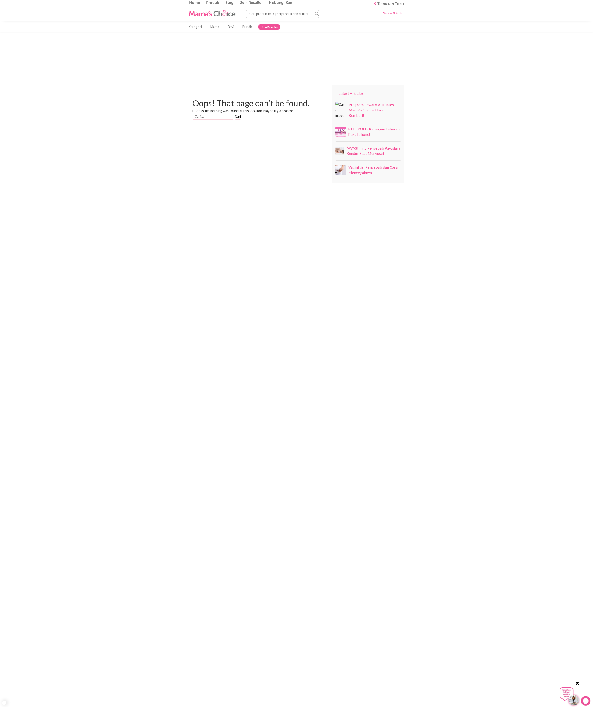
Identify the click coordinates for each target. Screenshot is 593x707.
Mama (214, 27)
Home (194, 2)
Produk (212, 2)
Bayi (231, 27)
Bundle (247, 27)
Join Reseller (251, 2)
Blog (229, 2)
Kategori (195, 27)
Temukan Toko (390, 4)
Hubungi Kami (281, 2)
